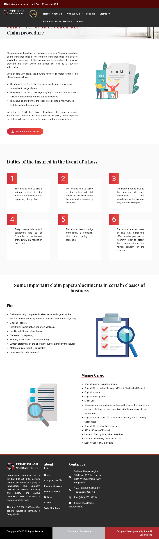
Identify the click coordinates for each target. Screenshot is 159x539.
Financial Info (51, 21)
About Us (57, 13)
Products (90, 13)
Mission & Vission (53, 485)
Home (46, 13)
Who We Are (74, 13)
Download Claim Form (26, 131)
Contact (79, 21)
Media (67, 21)
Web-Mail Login (52, 507)
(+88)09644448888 (48, 4)
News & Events (52, 491)
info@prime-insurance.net (21, 4)
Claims (104, 13)
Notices (48, 496)
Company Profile (53, 480)
